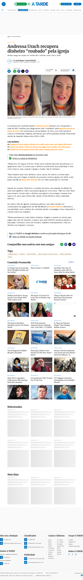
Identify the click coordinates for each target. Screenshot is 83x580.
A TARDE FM (71, 542)
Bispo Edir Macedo (29, 180)
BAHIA (58, 10)
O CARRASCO (69, 10)
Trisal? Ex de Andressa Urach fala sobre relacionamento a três (36, 150)
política (59, 554)
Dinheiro (22, 254)
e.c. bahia (60, 540)
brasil (49, 544)
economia (51, 558)
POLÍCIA (63, 10)
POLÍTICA (40, 10)
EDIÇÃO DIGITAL (77, 10)
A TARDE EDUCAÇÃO (74, 546)
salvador (50, 556)
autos (49, 540)
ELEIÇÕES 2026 (23, 10)
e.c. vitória (60, 542)
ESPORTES (46, 10)
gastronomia (60, 546)
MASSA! (70, 544)
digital (50, 554)
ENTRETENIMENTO (16, 36)
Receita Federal (55, 207)
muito (58, 548)
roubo (10, 257)
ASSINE (77, 4)
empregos (59, 544)
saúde (50, 546)
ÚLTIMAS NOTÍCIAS (12, 10)
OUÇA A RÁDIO (22, 4)
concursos (51, 550)
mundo (59, 550)
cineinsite (51, 548)
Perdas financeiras (65, 254)
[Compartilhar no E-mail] (27, 71)
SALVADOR (52, 10)
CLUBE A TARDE (66, 4)
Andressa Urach (42, 126)
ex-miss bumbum (31, 254)
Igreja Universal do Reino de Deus (48, 254)
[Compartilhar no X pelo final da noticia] (69, 244)
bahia (49, 542)
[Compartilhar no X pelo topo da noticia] (22, 71)
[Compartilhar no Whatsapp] (14, 71)
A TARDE (70, 540)
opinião (59, 552)
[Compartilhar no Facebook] (18, 71)
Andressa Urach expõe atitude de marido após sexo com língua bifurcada (41, 144)
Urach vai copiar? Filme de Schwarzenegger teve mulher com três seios (40, 147)
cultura (50, 552)
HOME (8, 36)
